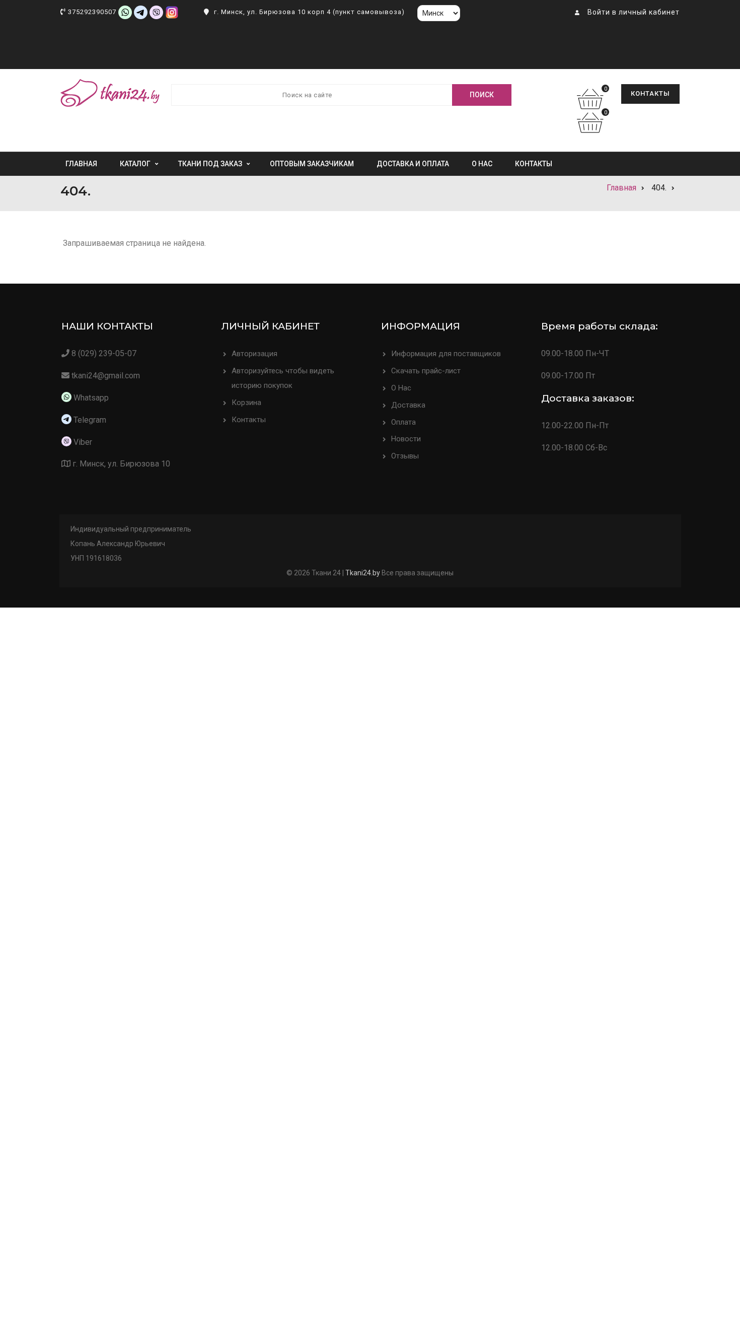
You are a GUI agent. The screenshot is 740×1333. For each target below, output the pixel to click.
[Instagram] (172, 12)
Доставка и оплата (413, 164)
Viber (82, 442)
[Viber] (156, 12)
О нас (482, 164)
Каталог (135, 164)
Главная (81, 164)
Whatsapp (90, 398)
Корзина (246, 402)
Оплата (403, 422)
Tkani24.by (362, 573)
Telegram (89, 420)
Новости (406, 438)
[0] (593, 105)
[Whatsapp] (125, 12)
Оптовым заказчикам (312, 164)
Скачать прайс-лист (426, 370)
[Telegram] (140, 12)
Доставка (408, 405)
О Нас (401, 387)
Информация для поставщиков (446, 353)
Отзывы (405, 455)
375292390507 (92, 12)
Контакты (650, 93)
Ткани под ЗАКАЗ (210, 164)
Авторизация (254, 353)
